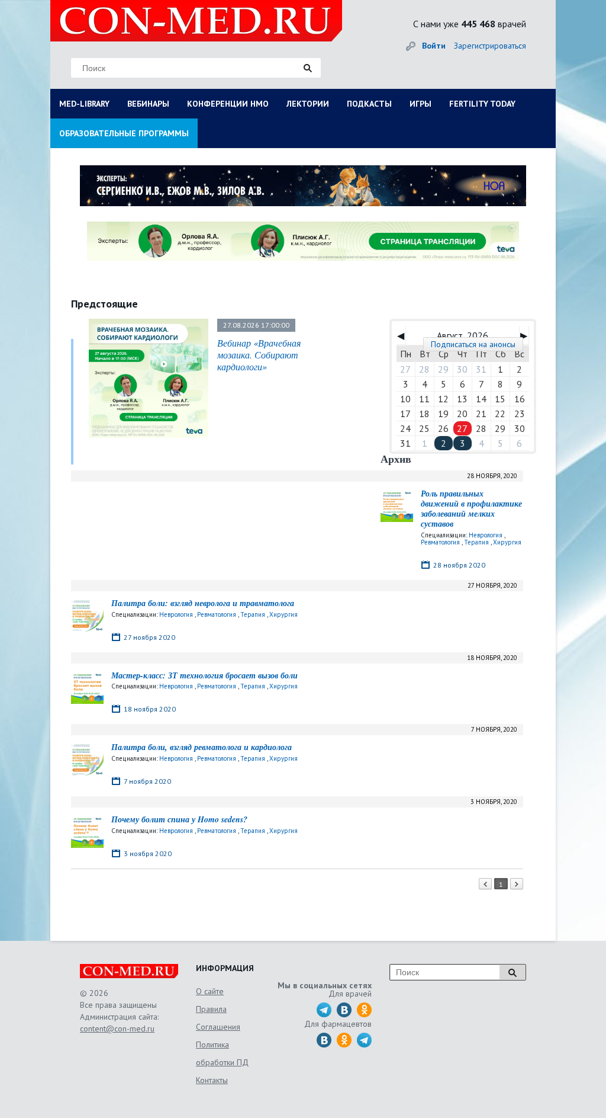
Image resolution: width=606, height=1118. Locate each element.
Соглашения (218, 1026)
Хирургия (507, 542)
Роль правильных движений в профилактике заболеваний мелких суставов (471, 508)
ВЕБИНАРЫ (148, 103)
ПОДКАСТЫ (369, 103)
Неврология (485, 535)
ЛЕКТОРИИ (307, 103)
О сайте (210, 991)
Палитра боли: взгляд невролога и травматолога (202, 603)
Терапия (476, 542)
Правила (211, 1009)
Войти (434, 45)
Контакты (212, 1080)
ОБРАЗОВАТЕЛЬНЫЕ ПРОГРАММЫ (124, 133)
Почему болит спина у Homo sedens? (179, 819)
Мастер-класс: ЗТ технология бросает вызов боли (204, 675)
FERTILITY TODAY (482, 103)
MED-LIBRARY (84, 103)
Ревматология (440, 542)
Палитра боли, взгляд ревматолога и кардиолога (201, 747)
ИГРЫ (420, 103)
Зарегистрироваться (490, 45)
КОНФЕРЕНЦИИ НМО (228, 103)
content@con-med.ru (117, 1028)
